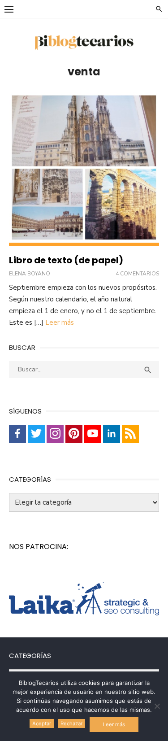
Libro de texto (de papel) (66, 260)
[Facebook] (17, 434)
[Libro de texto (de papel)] (84, 169)
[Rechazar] (156, 706)
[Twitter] (36, 434)
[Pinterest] (73, 434)
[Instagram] (55, 434)
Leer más (59, 322)
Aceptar (41, 723)
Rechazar (71, 723)
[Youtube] (92, 434)
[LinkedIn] (111, 434)
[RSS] (130, 434)
